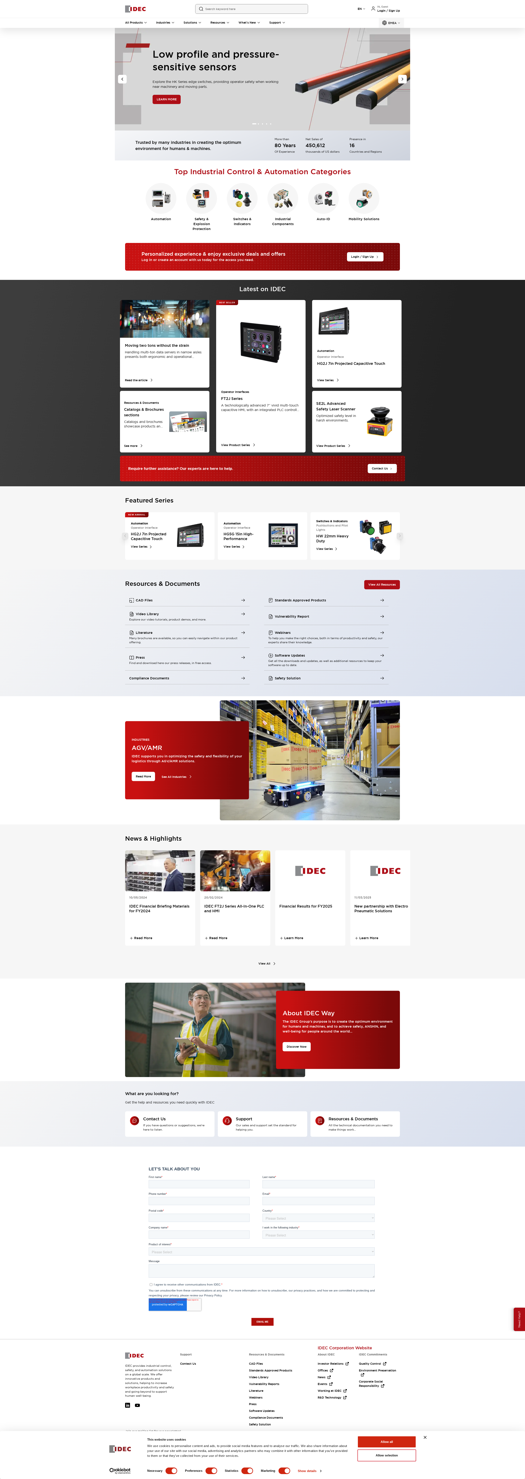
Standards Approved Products (270, 1370)
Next (400, 536)
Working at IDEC (329, 1391)
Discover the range (170, 99)
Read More (143, 776)
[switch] (211, 1471)
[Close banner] (425, 1437)
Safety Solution (260, 1424)
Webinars (255, 1397)
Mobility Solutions (364, 219)
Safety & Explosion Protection (202, 224)
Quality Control (370, 1364)
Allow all (387, 1442)
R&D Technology (329, 1397)
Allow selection (387, 1455)
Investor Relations (331, 1364)
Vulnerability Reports (264, 1384)
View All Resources (382, 584)
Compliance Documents (266, 1417)
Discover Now (297, 1046)
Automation (161, 219)
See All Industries (174, 776)
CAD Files (256, 1364)
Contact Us (188, 1364)
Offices (323, 1370)
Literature (256, 1391)
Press (253, 1404)
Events (322, 1384)
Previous (125, 536)
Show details (307, 1471)
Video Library (258, 1377)
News (321, 1377)
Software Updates (262, 1411)
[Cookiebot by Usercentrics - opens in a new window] (120, 1471)
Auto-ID (323, 219)
